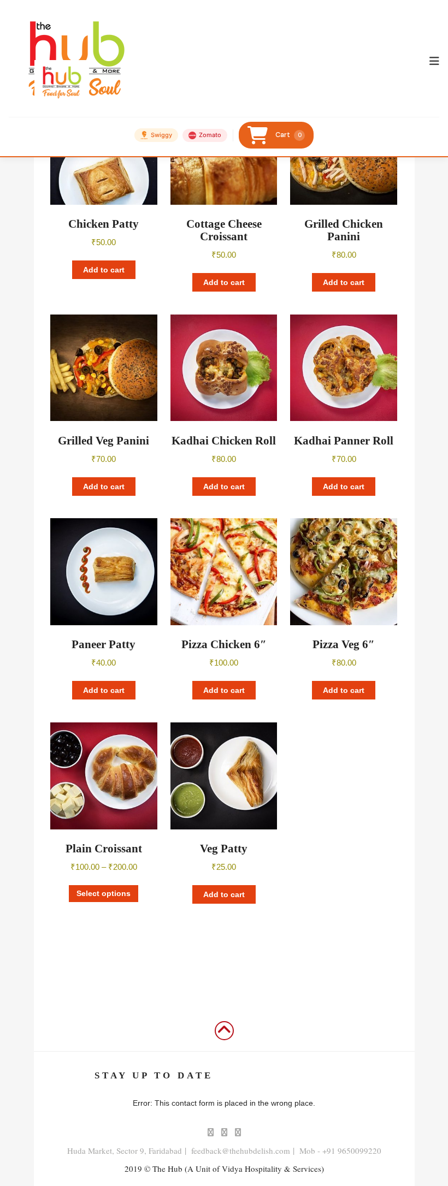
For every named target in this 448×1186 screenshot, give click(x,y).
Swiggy (161, 135)
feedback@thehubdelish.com (240, 1150)
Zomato (210, 135)
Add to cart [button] (104, 269)
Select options (103, 893)
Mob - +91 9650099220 (340, 1150)
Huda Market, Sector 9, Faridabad (124, 1150)
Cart (288, 135)
